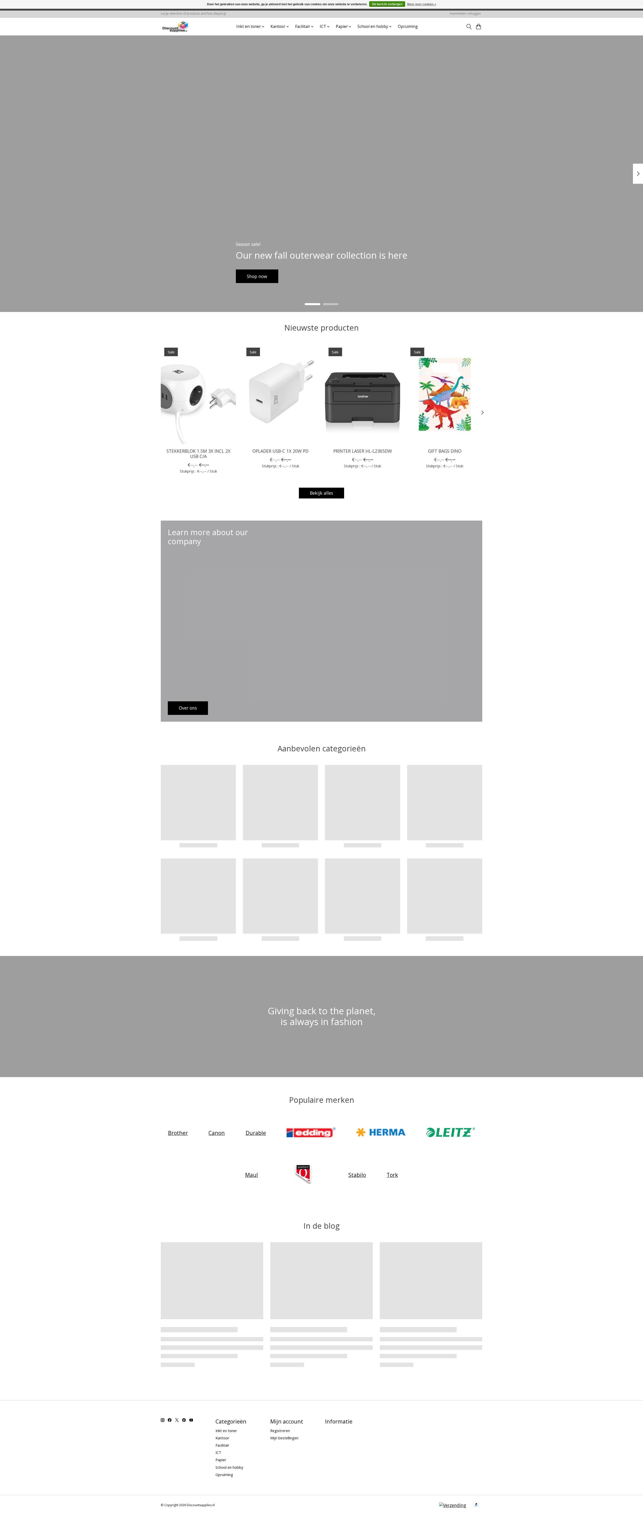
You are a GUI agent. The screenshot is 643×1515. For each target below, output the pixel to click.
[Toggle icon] (468, 26)
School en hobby (229, 1467)
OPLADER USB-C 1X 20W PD (280, 451)
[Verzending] (452, 1505)
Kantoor (222, 1437)
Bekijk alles (321, 493)
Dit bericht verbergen (387, 4)
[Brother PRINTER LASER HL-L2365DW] (362, 394)
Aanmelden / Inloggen (465, 13)
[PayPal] (476, 1505)
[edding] (311, 1132)
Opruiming (408, 26)
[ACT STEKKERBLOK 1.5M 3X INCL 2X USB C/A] (198, 394)
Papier (221, 1459)
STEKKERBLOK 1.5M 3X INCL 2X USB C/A (198, 453)
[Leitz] (450, 1132)
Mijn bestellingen (284, 1437)
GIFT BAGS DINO (444, 451)
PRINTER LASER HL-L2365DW (362, 451)
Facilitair (222, 1445)
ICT (218, 1452)
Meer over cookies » (421, 4)
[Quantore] (303, 1174)
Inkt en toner (226, 1430)
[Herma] (380, 1132)
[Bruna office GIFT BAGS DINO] (444, 394)
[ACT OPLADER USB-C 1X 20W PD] (280, 394)
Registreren (280, 1430)
